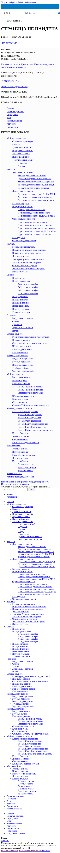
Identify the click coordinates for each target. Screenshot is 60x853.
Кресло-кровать (25, 470)
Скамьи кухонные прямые (30, 390)
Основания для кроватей (24, 240)
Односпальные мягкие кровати (33, 222)
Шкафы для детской (21, 346)
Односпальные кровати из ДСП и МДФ (37, 231)
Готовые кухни (19, 380)
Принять (46, 850)
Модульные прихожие (22, 358)
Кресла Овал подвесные (29, 421)
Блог (9, 117)
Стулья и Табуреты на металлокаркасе (30, 405)
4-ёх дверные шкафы (28, 290)
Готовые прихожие (21, 362)
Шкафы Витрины (20, 303)
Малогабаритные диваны (24, 455)
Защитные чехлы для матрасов (26, 262)
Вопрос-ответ (13, 127)
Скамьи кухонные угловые (30, 387)
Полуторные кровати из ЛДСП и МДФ (36, 216)
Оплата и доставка (15, 111)
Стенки (15, 321)
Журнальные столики (22, 327)
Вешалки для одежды (22, 365)
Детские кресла (25, 786)
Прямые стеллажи (20, 309)
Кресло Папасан (20, 433)
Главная (10, 108)
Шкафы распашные (21, 281)
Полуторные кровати (22, 206)
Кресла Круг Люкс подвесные (32, 427)
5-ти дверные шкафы (28, 293)
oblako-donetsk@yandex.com (14, 86)
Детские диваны (20, 458)
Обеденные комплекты (23, 396)
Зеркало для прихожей (23, 371)
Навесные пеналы (20, 306)
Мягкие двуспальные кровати (32, 175)
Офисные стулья (25, 464)
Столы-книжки (19, 402)
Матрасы (11, 244)
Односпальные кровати (23, 219)
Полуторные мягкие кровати (31, 209)
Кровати (11, 169)
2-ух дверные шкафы (28, 284)
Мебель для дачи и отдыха (19, 408)
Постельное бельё (26, 524)
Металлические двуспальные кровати (36, 181)
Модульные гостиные (22, 318)
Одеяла (21, 166)
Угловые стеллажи (21, 312)
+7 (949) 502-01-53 (10, 81)
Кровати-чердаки (20, 203)
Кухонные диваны (21, 383)
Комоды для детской (22, 349)
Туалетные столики (21, 147)
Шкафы (10, 275)
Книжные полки (20, 352)
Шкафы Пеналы (20, 300)
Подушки (22, 163)
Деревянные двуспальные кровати (34, 178)
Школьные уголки (21, 340)
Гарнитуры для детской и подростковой (31, 337)
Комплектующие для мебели (20, 477)
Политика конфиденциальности (16, 482)
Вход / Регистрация (16, 833)
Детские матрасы (20, 256)
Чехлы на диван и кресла (30, 539)
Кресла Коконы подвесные (25, 411)
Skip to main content (27, 2)
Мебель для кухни (15, 374)
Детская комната (14, 334)
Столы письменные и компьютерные (30, 343)
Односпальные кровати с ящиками (34, 234)
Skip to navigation (9, 2)
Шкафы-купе (18, 278)
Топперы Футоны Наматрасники (28, 259)
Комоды (16, 144)
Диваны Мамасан (20, 436)
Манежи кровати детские (24, 689)
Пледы (21, 531)
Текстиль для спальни (22, 160)
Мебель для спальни (16, 138)
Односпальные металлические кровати (36, 228)
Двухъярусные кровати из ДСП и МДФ (36, 194)
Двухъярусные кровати (23, 191)
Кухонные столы (20, 399)
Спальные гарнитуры (22, 141)
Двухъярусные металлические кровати (36, 200)
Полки (15, 331)
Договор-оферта (41, 482)
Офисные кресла (26, 781)
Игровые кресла (25, 784)
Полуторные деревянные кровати (34, 213)
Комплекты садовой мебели (25, 442)
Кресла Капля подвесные (30, 414)
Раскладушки (18, 237)
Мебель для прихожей (17, 355)
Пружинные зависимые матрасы (27, 253)
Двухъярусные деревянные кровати (35, 197)
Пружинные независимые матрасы (29, 250)
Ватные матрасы (20, 272)
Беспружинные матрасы (23, 247)
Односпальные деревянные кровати (35, 225)
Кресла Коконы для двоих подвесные (35, 430)
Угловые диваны (20, 449)
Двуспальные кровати (22, 172)
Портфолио (12, 114)
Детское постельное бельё (30, 536)
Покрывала (23, 534)
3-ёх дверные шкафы (28, 287)
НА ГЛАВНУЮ (9, 43)
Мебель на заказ (14, 121)
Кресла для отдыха (27, 467)
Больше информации (21, 850)
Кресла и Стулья (20, 461)
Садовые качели (20, 439)
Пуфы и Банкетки (20, 157)
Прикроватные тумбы (22, 150)
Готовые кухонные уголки (30, 393)
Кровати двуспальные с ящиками (34, 188)
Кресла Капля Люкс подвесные (33, 424)
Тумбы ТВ (17, 324)
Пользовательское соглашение (15, 484)
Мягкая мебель (14, 445)
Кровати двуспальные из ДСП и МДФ (36, 185)
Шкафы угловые (20, 296)
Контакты (11, 124)
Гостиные (11, 315)
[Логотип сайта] (30, 13)
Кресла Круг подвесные (29, 417)
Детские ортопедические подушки (28, 268)
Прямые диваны (20, 452)
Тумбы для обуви (20, 368)
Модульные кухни (21, 377)
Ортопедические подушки (24, 265)
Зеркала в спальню (21, 153)
